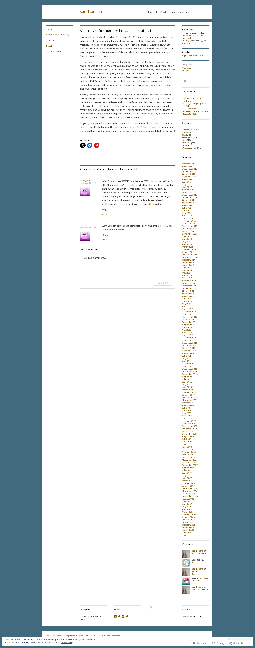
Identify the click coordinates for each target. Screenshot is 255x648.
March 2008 (187, 449)
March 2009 (187, 418)
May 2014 (186, 272)
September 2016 (190, 202)
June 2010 (187, 382)
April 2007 (187, 478)
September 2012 (190, 322)
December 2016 (189, 194)
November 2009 (189, 400)
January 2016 (188, 223)
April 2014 (187, 275)
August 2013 (188, 296)
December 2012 (189, 317)
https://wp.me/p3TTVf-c (192, 55)
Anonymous (85, 180)
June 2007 (187, 472)
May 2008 (186, 444)
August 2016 (188, 205)
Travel (49, 46)
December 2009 (189, 397)
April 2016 (187, 215)
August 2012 (188, 324)
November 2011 (189, 345)
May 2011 (186, 358)
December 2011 (189, 343)
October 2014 (188, 259)
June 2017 (187, 181)
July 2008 (186, 439)
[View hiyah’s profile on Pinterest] (126, 616)
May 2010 (186, 384)
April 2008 (187, 447)
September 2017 (190, 176)
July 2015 (186, 236)
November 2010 (189, 371)
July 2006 (186, 501)
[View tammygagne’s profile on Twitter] (119, 616)
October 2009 (188, 402)
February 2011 (189, 363)
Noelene (84, 225)
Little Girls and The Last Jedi (195, 111)
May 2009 (186, 413)
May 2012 (186, 330)
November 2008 (189, 428)
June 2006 (187, 504)
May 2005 (186, 535)
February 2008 (189, 452)
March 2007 (187, 480)
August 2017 (188, 179)
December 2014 (189, 254)
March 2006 (187, 511)
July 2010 (186, 379)
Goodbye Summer (196, 572)
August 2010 (188, 376)
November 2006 (189, 491)
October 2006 (188, 493)
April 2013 (187, 306)
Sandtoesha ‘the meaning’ (58, 34)
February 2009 (189, 421)
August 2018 (188, 166)
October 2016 (188, 200)
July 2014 (186, 267)
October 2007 (188, 462)
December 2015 (189, 226)
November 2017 (189, 171)
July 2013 (186, 298)
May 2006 (186, 506)
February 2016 (189, 220)
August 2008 (188, 436)
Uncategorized (189, 148)
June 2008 (187, 441)
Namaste (50, 40)
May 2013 (186, 304)
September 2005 (190, 527)
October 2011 (188, 348)
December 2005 (189, 519)
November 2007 (189, 460)
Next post (186, 70)
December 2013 (189, 285)
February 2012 (189, 337)
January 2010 (188, 395)
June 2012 (187, 327)
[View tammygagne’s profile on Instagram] (123, 616)
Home (49, 29)
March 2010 (187, 389)
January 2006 (188, 517)
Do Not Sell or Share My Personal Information (102, 635)
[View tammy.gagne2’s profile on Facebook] (115, 616)
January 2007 (188, 485)
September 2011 (190, 350)
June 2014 (187, 270)
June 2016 (187, 210)
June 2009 (187, 410)
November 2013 (189, 288)
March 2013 (187, 309)
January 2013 (188, 314)
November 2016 (189, 197)
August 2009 (188, 405)
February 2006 (189, 514)
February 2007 (189, 483)
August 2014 (188, 265)
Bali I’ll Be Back (189, 108)
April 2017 (187, 187)
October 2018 (188, 163)
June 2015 (187, 239)
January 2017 (188, 192)
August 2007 (188, 467)
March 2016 (187, 218)
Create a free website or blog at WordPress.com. (65, 635)
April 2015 (187, 244)
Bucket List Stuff (53, 51)
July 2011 (186, 356)
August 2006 (188, 498)
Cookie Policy (67, 642)
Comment (162, 282)
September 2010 (190, 374)
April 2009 (187, 415)
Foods (185, 132)
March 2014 (187, 278)
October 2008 (188, 431)
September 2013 (190, 293)
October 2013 (188, 291)
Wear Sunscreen (200, 589)
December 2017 (189, 168)
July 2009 (186, 408)
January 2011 (188, 366)
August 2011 (188, 353)
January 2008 (188, 454)
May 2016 (186, 213)
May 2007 (186, 475)
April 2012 (187, 332)
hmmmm (186, 43)
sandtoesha (91, 11)
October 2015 (188, 231)
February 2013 (189, 311)
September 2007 (190, 465)
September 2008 (190, 434)
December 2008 (189, 426)
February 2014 (189, 280)
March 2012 (187, 335)
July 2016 (186, 207)
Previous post (188, 68)
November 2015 (189, 228)
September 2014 (190, 262)
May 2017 (186, 184)
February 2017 (189, 189)
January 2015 (188, 252)
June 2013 (187, 301)
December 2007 (189, 457)
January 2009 (188, 423)
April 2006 (187, 509)
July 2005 (186, 532)
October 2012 (188, 319)
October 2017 (188, 174)
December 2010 (189, 369)
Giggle (185, 135)
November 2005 (189, 522)
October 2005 (188, 524)
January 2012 (188, 340)
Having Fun (187, 137)
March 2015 (187, 246)
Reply (104, 214)
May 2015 (186, 241)
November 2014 (189, 257)
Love (184, 140)
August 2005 (188, 530)
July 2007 (186, 470)
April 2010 (187, 387)
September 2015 (190, 233)
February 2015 (189, 249)
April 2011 (187, 361)
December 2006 (189, 488)
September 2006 (190, 496)
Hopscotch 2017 (189, 114)
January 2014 (188, 283)
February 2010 (189, 392)
